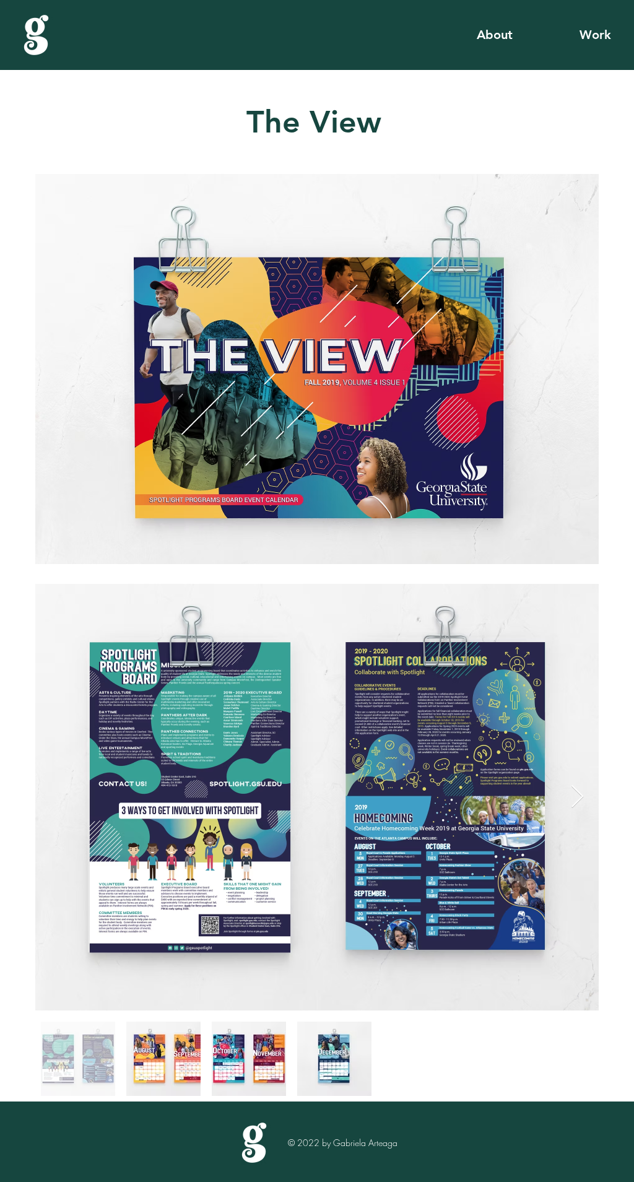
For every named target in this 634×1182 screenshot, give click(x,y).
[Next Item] (577, 797)
